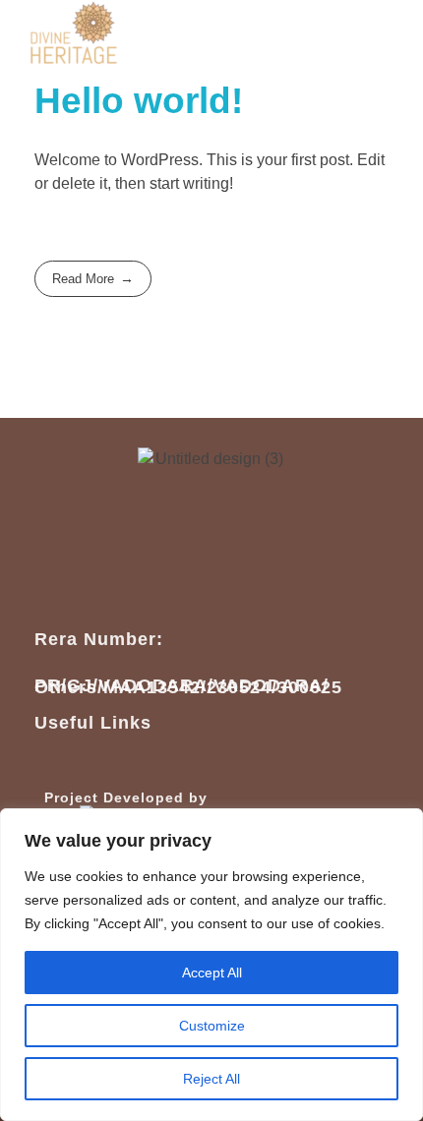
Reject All (211, 1079)
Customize (212, 1025)
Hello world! (138, 101)
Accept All (212, 972)
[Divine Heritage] (74, 33)
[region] (211, 964)
